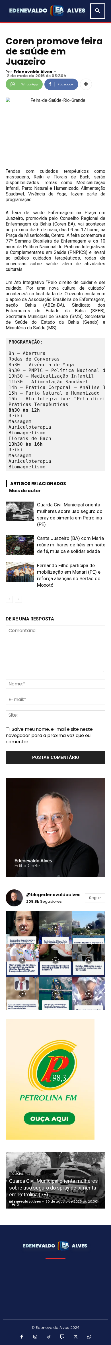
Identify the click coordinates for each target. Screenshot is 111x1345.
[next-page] (18, 599)
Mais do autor (25, 491)
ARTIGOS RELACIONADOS (38, 484)
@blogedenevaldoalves (53, 895)
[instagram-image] (22, 927)
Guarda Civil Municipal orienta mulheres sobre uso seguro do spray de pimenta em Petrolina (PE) (53, 1187)
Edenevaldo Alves (33, 72)
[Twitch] (62, 1337)
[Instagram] (35, 1337)
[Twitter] (76, 1337)
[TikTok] (49, 1337)
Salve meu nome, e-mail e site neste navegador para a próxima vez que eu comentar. (49, 735)
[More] (86, 84)
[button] (97, 11)
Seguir (95, 897)
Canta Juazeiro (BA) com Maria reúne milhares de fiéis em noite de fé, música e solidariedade (71, 544)
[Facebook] (22, 1337)
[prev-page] (9, 599)
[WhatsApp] (89, 1337)
